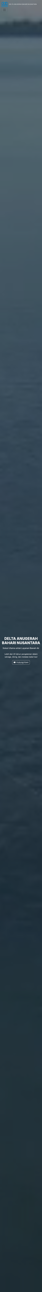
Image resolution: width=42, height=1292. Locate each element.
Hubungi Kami (22, 662)
